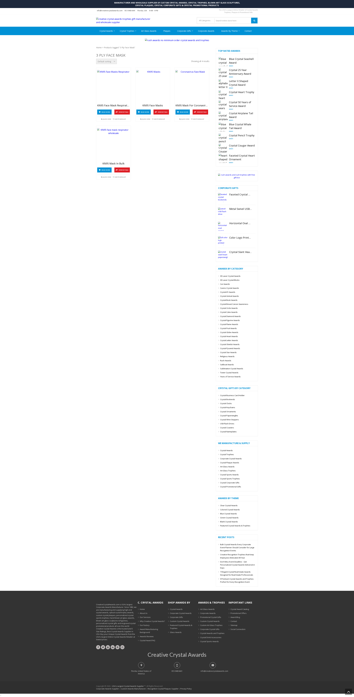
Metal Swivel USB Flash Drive (240, 208)
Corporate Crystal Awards (231, 458)
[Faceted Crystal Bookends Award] (222, 197)
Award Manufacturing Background (149, 631)
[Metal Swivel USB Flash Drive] (222, 211)
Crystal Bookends (227, 399)
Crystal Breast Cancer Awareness (234, 304)
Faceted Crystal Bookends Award (240, 194)
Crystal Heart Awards (229, 336)
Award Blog (235, 617)
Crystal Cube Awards (229, 312)
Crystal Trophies (127, 31)
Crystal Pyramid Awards (230, 348)
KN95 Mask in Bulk (113, 163)
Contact (248, 31)
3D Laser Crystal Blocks (230, 280)
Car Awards (225, 284)
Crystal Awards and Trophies (212, 633)
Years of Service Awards (230, 376)
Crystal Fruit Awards (228, 328)
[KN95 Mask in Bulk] (113, 144)
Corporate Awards (206, 31)
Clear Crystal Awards (229, 505)
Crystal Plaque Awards (229, 462)
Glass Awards (176, 632)
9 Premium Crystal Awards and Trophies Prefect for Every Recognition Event (237, 580)
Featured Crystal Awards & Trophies (235, 525)
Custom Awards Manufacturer (133, 688)
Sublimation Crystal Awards (231, 368)
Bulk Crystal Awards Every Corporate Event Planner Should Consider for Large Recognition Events (237, 547)
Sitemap (234, 625)
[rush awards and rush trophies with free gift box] (237, 177)
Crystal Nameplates (228, 431)
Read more (105, 112)
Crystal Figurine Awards (230, 320)
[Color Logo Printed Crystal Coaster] (222, 240)
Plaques (166, 31)
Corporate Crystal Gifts (209, 629)
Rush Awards (225, 360)
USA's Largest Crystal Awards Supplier (128, 686)
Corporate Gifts (184, 31)
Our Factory (144, 625)
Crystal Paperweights (229, 415)
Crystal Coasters (227, 427)
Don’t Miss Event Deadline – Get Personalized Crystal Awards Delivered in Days (237, 565)
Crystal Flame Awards (229, 324)
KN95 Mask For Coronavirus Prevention (191, 105)
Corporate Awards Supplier (107, 688)
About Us (143, 613)
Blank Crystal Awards (229, 521)
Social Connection (238, 629)
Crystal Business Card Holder (232, 395)
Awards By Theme (229, 31)
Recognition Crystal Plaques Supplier (163, 688)
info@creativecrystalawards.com (110, 10)
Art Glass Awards (148, 31)
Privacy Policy (186, 688)
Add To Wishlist (120, 119)
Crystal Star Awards (228, 352)
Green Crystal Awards (229, 517)
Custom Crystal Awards (179, 621)
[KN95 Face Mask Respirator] (113, 86)
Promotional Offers (239, 613)
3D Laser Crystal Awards (230, 276)
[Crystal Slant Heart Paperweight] (222, 255)
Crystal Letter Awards (229, 340)
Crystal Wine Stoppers (229, 419)
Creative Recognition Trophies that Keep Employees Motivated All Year (237, 556)
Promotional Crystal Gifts (210, 617)
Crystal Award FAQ (147, 640)
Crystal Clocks (226, 403)
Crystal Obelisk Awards (230, 344)
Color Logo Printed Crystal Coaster (240, 237)
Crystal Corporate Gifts (229, 482)
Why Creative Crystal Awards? (152, 621)
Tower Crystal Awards (229, 372)
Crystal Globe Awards (229, 332)
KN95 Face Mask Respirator (113, 105)
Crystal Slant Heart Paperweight (240, 252)
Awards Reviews (147, 636)
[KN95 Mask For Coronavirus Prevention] (191, 86)
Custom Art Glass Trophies (211, 625)
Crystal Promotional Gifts (230, 486)
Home (99, 47)
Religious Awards (227, 356)
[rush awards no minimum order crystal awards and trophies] (177, 40)
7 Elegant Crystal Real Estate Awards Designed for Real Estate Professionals (236, 573)
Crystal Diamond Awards (230, 316)
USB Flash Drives (227, 423)
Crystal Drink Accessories (210, 637)
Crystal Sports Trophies (230, 478)
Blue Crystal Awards (228, 513)
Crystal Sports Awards (229, 474)
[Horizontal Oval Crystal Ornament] (222, 226)
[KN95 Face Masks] (152, 86)
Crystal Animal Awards (229, 296)
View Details (123, 112)
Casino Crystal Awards (229, 288)
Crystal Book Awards (228, 300)
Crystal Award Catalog (240, 609)
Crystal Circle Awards (229, 308)
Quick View (107, 119)
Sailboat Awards (227, 364)
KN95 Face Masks (152, 105)
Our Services (145, 617)
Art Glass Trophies (228, 470)
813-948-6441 (130, 10)
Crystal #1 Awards (227, 292)
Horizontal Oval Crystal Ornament (240, 223)
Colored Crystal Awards (230, 509)
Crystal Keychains (227, 407)
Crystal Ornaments (228, 411)
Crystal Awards (106, 31)
